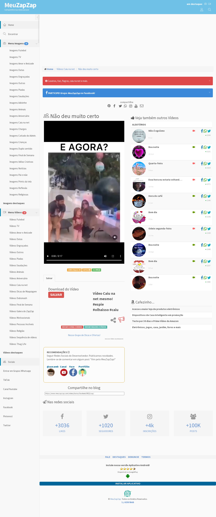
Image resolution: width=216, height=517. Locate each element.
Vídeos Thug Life (17, 344)
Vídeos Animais (16, 271)
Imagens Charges (18, 129)
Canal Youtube (10, 389)
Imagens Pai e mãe (18, 174)
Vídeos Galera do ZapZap (21, 311)
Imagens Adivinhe (18, 102)
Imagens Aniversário (19, 115)
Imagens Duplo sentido (20, 148)
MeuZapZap (115, 499)
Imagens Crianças (18, 142)
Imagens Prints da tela (20, 181)
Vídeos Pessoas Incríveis (21, 324)
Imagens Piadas (17, 89)
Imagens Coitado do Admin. (22, 135)
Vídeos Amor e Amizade (20, 232)
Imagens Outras (17, 83)
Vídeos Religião (16, 330)
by (128, 502)
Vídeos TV (14, 225)
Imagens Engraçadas (19, 76)
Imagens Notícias (17, 168)
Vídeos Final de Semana (20, 304)
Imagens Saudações (19, 96)
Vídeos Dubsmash (18, 298)
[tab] (49, 278)
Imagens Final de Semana (21, 155)
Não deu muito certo (88, 69)
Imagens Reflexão (18, 188)
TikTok (6, 379)
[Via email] (141, 106)
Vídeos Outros (16, 252)
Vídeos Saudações (18, 265)
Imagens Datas (16, 70)
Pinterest (8, 416)
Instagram (8, 398)
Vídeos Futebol (16, 219)
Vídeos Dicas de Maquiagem (23, 291)
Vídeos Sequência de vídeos (23, 337)
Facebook (8, 407)
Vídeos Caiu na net (18, 285)
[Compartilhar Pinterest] (109, 106)
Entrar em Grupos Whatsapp (17, 370)
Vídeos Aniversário (18, 278)
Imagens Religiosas (18, 194)
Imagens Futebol (17, 50)
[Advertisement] (128, 40)
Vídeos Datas (15, 239)
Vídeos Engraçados (18, 245)
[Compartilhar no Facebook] (115, 106)
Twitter (7, 425)
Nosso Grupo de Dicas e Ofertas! (84, 335)
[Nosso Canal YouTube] (136, 106)
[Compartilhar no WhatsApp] (126, 106)
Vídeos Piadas (16, 258)
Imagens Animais (17, 109)
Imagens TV (15, 57)
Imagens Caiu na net (19, 122)
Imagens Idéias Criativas (21, 161)
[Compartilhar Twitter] (121, 106)
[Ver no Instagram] (131, 106)
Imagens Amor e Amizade (21, 63)
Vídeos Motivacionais (19, 317)
